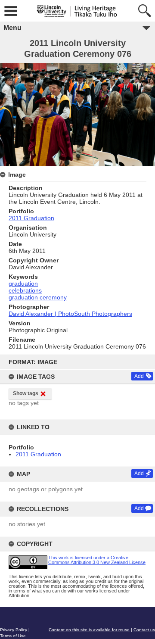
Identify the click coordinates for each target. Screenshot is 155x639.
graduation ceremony (38, 297)
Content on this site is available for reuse (89, 629)
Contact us (144, 629)
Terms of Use (13, 635)
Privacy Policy (13, 629)
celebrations (25, 290)
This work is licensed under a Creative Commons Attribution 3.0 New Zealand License (97, 560)
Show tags (25, 393)
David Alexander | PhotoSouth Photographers (70, 313)
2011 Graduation (38, 454)
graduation (23, 283)
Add (139, 376)
